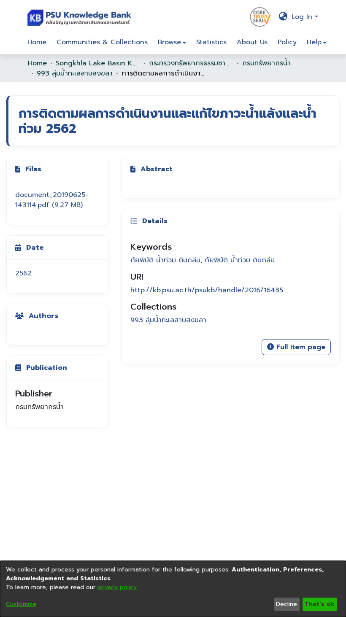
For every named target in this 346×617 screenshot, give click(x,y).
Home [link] (37, 63)
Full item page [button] (299, 347)
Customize (21, 604)
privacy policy (117, 587)
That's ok (320, 604)
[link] (51, 200)
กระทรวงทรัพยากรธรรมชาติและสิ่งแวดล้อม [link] (191, 63)
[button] (81, 17)
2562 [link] (23, 273)
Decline (286, 604)
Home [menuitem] (36, 42)
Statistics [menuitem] (211, 42)
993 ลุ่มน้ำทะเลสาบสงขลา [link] (75, 73)
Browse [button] (169, 42)
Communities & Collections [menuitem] (102, 42)
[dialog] (173, 589)
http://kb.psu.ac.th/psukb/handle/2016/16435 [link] (206, 290)
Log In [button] (303, 17)
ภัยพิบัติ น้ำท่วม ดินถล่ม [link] (165, 260)
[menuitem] (172, 42)
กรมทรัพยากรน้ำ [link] (266, 63)
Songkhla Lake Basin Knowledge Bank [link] (98, 63)
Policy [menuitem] (287, 42)
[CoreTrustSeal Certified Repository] (260, 16)
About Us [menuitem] (252, 42)
